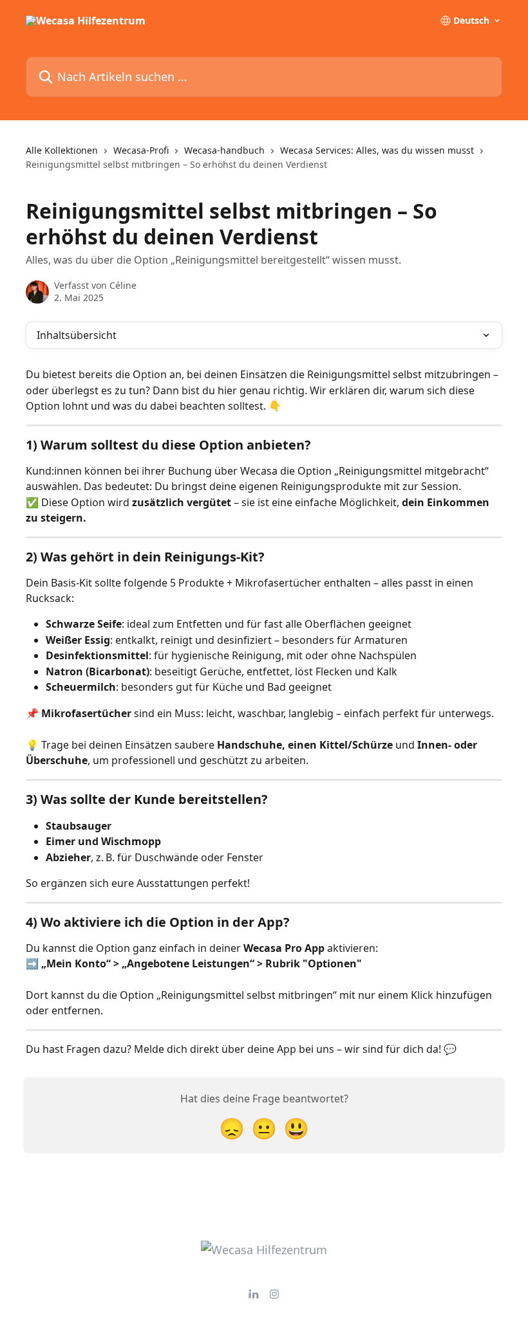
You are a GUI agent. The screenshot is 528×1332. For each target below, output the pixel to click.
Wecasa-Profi (141, 150)
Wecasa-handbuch (224, 150)
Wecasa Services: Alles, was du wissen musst (377, 150)
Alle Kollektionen (62, 150)
